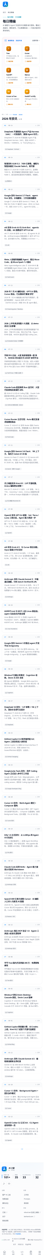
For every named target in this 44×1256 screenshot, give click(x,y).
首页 (4, 12)
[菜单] (12, 4)
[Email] (9, 1241)
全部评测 (33, 41)
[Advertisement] (22, 1183)
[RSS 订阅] (4, 1241)
